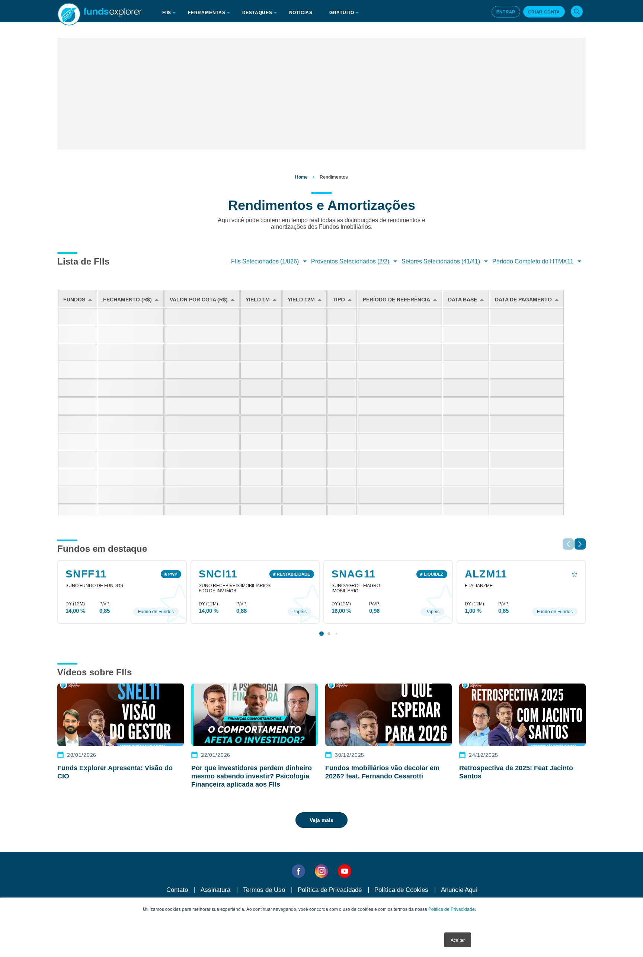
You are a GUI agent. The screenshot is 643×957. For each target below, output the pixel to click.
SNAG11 (354, 574)
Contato (177, 889)
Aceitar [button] (458, 940)
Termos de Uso (264, 889)
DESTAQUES (257, 12)
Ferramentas (206, 12)
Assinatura (215, 889)
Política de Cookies (401, 889)
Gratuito (341, 12)
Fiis (166, 12)
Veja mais (321, 820)
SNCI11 (218, 574)
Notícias (301, 12)
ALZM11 (486, 574)
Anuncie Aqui (459, 889)
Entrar (505, 12)
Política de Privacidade (451, 909)
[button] (580, 544)
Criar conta (544, 12)
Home (301, 177)
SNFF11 (86, 574)
